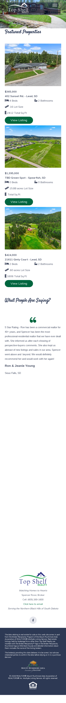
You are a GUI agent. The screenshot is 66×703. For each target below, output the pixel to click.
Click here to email (33, 604)
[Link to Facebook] (33, 620)
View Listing (19, 120)
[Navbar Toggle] (55, 5)
